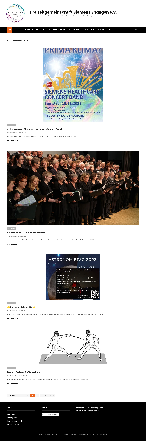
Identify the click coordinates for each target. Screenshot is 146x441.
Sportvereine (73, 29)
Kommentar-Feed (14, 421)
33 (47, 395)
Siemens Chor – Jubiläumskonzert (26, 232)
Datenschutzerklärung (90, 434)
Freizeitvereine (88, 29)
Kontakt (101, 29)
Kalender (27, 29)
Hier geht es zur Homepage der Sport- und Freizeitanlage (89, 409)
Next (52, 395)
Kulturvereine (59, 29)
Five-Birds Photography (60, 434)
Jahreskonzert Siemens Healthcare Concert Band (34, 129)
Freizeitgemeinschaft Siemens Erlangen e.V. (73, 12)
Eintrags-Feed (12, 418)
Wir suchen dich (43, 29)
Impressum (103, 434)
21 (37, 395)
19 (28, 395)
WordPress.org (13, 424)
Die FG (16, 29)
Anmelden (11, 414)
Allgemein (11, 125)
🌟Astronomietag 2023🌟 (21, 307)
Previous (12, 395)
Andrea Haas (11, 133)
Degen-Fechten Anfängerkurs (23, 372)
